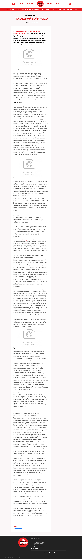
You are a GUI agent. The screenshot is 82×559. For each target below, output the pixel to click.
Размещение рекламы (38, 543)
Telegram (19, 528)
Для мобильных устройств (39, 546)
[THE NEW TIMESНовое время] (40, 4)
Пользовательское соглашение (40, 544)
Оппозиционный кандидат (20, 240)
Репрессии (23, 9)
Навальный (58, 9)
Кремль (71, 9)
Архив (57, 4)
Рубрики (30, 4)
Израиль (53, 9)
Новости (50, 4)
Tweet (15, 526)
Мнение (7, 9)
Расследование (35, 9)
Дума (76, 9)
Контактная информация (39, 542)
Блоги (41, 9)
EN (67, 4)
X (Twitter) (15, 528)
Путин (67, 9)
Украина (47, 9)
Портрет (29, 9)
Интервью (18, 9)
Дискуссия (12, 9)
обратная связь (35, 538)
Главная (22, 4)
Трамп (63, 9)
